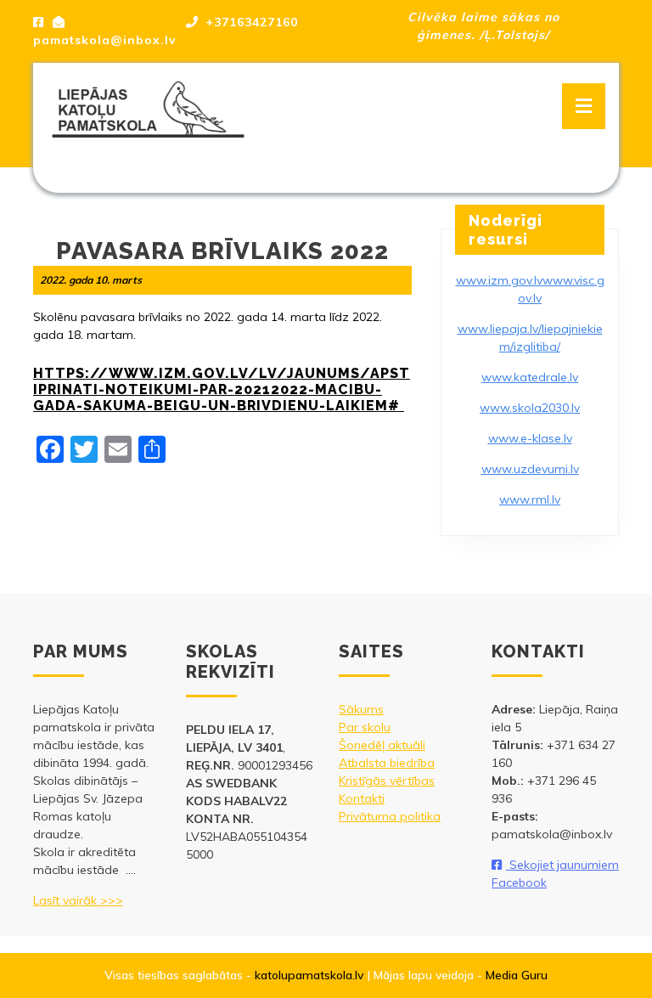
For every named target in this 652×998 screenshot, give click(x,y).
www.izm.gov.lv (499, 280)
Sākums (361, 709)
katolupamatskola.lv (309, 975)
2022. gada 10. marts (91, 279)
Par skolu (365, 727)
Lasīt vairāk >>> (78, 900)
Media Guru (517, 975)
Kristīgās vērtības (387, 780)
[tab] (583, 106)
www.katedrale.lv (529, 377)
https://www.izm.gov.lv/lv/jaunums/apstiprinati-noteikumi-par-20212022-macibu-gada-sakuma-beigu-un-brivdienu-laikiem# (221, 389)
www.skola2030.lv (530, 407)
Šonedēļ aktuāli (382, 745)
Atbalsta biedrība (387, 762)
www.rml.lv (529, 499)
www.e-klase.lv (530, 438)
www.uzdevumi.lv (530, 468)
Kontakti (362, 798)
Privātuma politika (390, 816)
